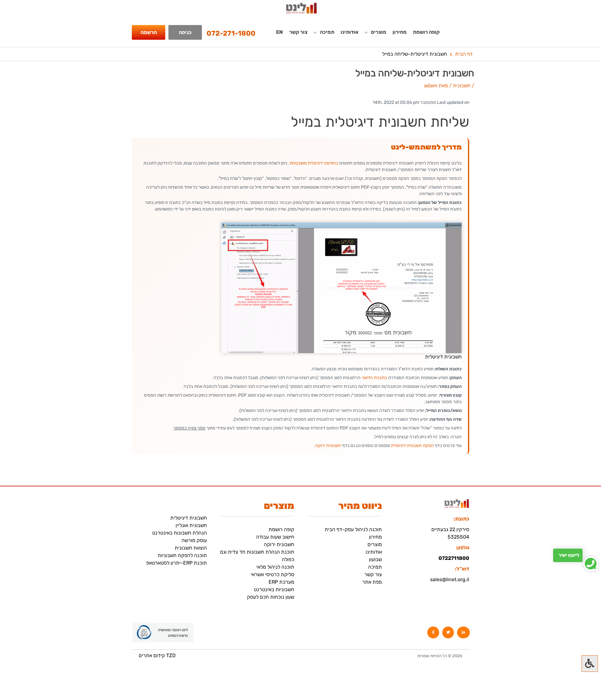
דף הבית (464, 54)
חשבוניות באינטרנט (274, 589)
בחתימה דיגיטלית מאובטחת (314, 163)
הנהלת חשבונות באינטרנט (179, 533)
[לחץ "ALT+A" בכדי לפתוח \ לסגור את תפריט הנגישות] (590, 663)
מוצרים (374, 544)
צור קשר (298, 32)
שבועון (375, 559)
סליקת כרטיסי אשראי (272, 574)
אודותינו (349, 32)
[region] (81, 631)
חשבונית (461, 86)
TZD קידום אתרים (157, 655)
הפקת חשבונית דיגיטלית (412, 445)
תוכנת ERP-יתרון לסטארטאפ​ (176, 563)
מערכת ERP (281, 582)
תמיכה (375, 567)
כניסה (185, 32)
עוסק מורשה (194, 540)
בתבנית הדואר (374, 377)
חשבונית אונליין (191, 525)
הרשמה (149, 32)
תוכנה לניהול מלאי (275, 567)
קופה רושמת (426, 32)
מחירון (400, 32)
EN (279, 32)
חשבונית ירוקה (328, 445)
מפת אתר (372, 582)
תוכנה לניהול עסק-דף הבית (353, 529)
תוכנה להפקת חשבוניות (182, 555)
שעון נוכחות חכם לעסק (270, 597)
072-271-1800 (231, 33)
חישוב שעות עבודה (275, 537)
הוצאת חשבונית (191, 548)
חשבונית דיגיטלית (188, 518)
